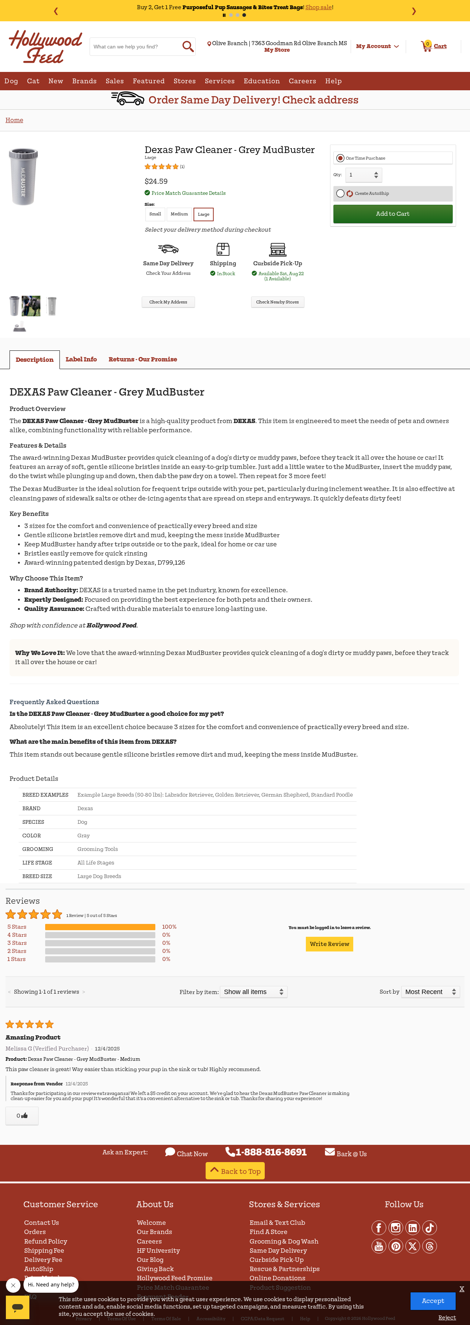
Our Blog (150, 1259)
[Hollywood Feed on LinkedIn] (413, 1227)
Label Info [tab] (81, 359)
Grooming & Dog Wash (284, 1241)
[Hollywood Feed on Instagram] (396, 1227)
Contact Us (41, 1222)
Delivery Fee (43, 1259)
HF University (158, 1250)
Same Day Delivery (278, 1250)
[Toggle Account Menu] (396, 46)
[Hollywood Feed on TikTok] (430, 1227)
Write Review (329, 944)
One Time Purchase (365, 158)
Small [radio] (155, 214)
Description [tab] (35, 360)
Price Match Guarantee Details (189, 193)
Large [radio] (203, 214)
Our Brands (154, 1231)
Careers (149, 1241)
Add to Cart (393, 214)
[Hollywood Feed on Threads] (430, 1245)
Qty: (337, 174)
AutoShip (38, 1269)
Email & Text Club (277, 1222)
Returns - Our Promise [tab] (143, 359)
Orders (35, 1231)
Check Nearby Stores (277, 302)
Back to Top (241, 1171)
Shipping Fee (44, 1250)
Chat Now (192, 1154)
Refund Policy (45, 1241)
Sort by (390, 992)
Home (14, 120)
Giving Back (155, 1269)
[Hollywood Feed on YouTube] (379, 1245)
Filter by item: (199, 992)
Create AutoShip (371, 193)
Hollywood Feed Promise (175, 1278)
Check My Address (168, 302)
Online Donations (278, 1278)
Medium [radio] (179, 214)
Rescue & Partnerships (285, 1269)
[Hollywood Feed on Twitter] (413, 1245)
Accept (433, 1300)
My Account (373, 46)
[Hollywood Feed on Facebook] (379, 1227)
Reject (447, 1317)
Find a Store (269, 1231)
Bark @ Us (352, 1154)
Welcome (151, 1222)
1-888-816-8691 (271, 1152)
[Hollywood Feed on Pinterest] (396, 1245)
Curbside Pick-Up (277, 1259)
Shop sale (319, 7)
